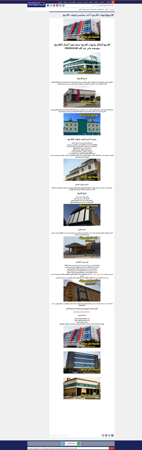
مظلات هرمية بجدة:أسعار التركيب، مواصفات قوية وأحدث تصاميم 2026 (76, 448)
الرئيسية (112, 9)
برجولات (65, 2)
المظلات (108, 2)
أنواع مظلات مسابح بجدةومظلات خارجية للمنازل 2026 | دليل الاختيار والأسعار (36, 448)
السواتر (102, 2)
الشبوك (90, 2)
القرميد (85, 2)
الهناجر (95, 2)
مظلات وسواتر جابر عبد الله (97, 274)
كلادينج (60, 2)
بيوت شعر (79, 2)
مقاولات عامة (72, 2)
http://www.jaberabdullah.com (82, 312)
